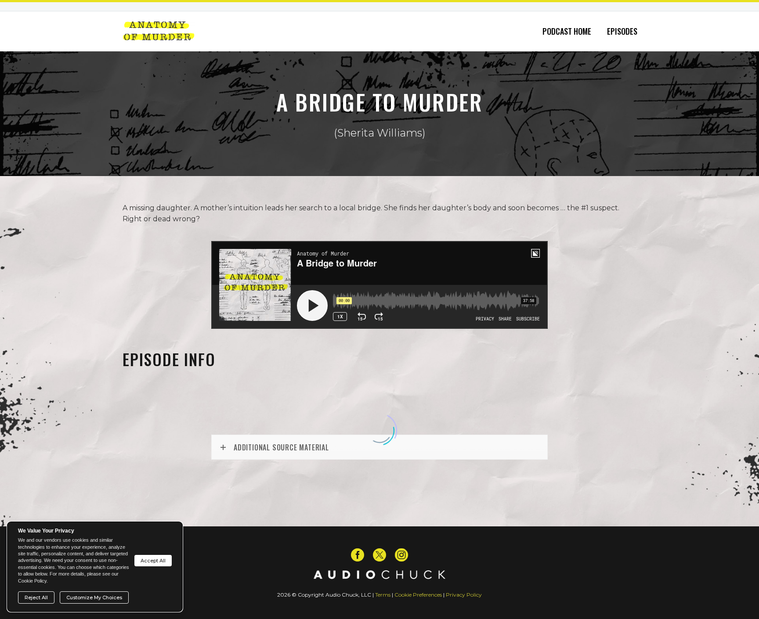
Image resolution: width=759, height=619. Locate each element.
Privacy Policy (464, 594)
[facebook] (357, 554)
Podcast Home (566, 31)
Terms (382, 594)
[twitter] (379, 554)
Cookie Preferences (418, 594)
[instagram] (401, 554)
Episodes (622, 31)
